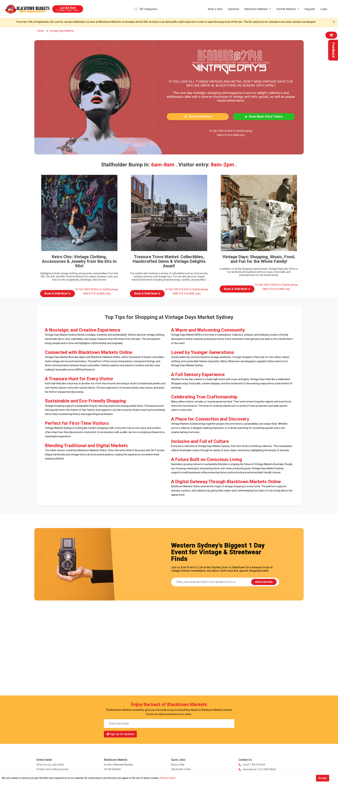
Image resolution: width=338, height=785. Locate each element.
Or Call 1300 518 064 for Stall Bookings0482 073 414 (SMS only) (230, 132)
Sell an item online (181, 769)
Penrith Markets (286, 9)
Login (323, 9)
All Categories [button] (148, 9)
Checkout (233, 9)
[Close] (334, 22)
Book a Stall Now (200, 116)
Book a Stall (215, 9)
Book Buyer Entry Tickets (266, 116)
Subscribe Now (264, 581)
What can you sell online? (50, 764)
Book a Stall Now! (56, 293)
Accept (322, 778)
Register (310, 9)
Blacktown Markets (256, 9)
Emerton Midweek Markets (118, 764)
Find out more (167, 778)
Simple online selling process (52, 769)
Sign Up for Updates (121, 734)
